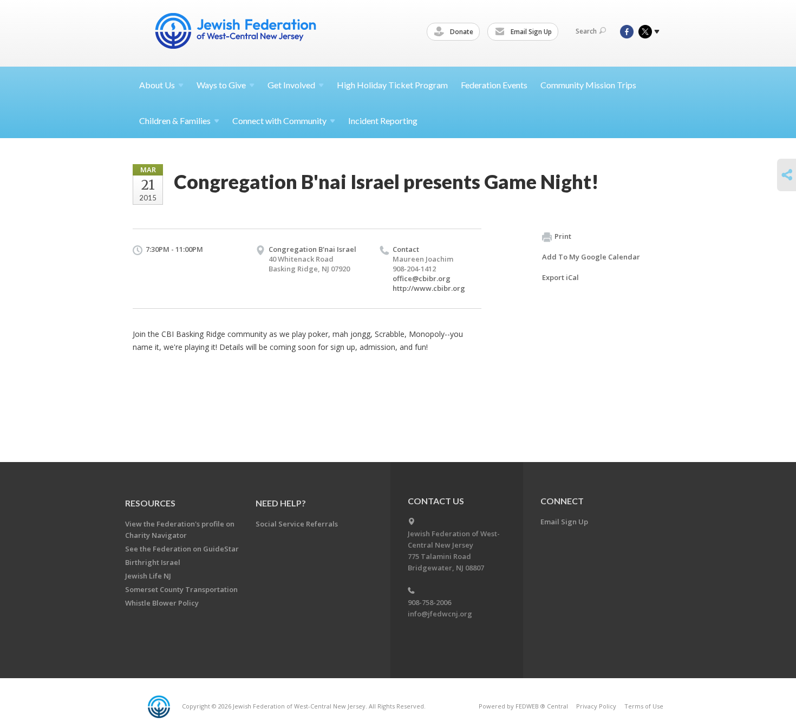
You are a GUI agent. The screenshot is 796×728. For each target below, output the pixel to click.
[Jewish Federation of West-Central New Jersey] (237, 33)
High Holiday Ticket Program (392, 85)
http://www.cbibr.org (429, 288)
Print (562, 236)
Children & (175, 120)
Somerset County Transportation (181, 589)
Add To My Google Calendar (591, 257)
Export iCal (560, 277)
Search (586, 31)
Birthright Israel (152, 562)
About (157, 85)
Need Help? (281, 503)
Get (291, 85)
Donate (460, 31)
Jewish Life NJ (148, 576)
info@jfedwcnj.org (440, 614)
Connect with (279, 120)
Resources (150, 503)
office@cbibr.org (422, 278)
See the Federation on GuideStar (182, 549)
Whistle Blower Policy (162, 603)
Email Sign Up (530, 31)
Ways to (221, 85)
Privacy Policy (596, 706)
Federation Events (494, 85)
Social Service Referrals (297, 524)
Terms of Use (643, 706)
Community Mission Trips (588, 85)
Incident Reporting (382, 120)
